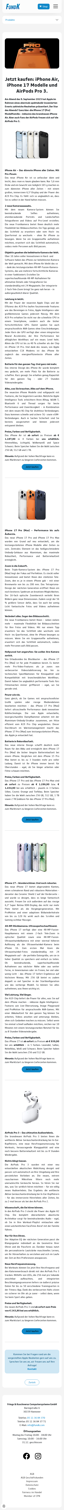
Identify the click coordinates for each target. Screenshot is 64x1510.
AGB (32, 1473)
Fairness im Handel (32, 1492)
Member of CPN (32, 1495)
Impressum (32, 1481)
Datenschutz (32, 1484)
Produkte (10, 19)
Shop (45, 6)
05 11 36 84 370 (36, 1417)
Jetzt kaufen (32, 466)
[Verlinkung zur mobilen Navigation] (55, 6)
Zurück (32, 1382)
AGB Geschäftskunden (32, 1477)
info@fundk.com (36, 1425)
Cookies (32, 1488)
